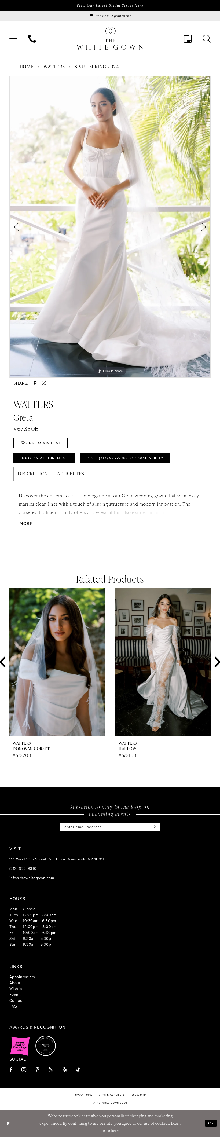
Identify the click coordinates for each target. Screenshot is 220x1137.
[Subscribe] (153, 827)
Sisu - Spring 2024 (97, 66)
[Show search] (206, 39)
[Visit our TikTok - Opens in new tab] (78, 1069)
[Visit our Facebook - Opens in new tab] (10, 1069)
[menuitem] (13, 39)
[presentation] (57, 662)
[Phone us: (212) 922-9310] (32, 39)
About (14, 982)
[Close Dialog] (8, 1123)
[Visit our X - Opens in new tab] (51, 1069)
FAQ (13, 1006)
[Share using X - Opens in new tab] (44, 383)
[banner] (110, 38)
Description (33, 473)
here (115, 1130)
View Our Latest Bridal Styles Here (109, 5)
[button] (13, 39)
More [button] (26, 523)
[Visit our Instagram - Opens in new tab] (23, 1069)
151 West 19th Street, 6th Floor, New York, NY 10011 (56, 858)
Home (27, 66)
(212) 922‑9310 (22, 868)
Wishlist (16, 988)
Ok (211, 1123)
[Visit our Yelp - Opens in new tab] (65, 1069)
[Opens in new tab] (20, 1046)
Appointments (22, 976)
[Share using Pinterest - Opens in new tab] (35, 383)
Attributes (70, 473)
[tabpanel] (110, 226)
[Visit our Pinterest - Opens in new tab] (37, 1069)
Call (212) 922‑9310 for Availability (126, 458)
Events (15, 994)
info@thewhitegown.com (31, 877)
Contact (16, 1000)
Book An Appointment (44, 458)
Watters (54, 66)
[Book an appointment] (187, 39)
